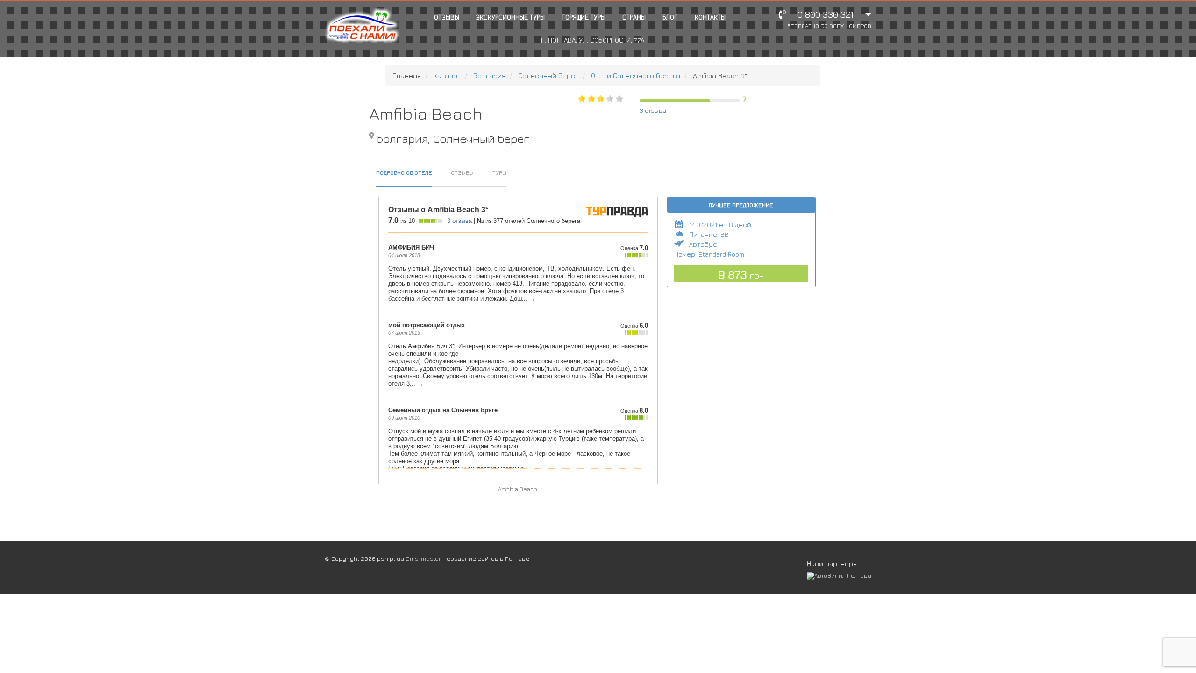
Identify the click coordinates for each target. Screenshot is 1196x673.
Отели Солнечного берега (635, 75)
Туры (499, 172)
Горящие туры (583, 17)
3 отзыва (653, 110)
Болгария (489, 75)
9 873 (741, 274)
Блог (670, 17)
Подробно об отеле (404, 172)
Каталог (447, 75)
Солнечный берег (548, 75)
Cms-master (423, 558)
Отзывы (446, 17)
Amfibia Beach (517, 489)
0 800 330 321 (829, 19)
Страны (634, 17)
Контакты (710, 17)
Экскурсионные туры (510, 17)
